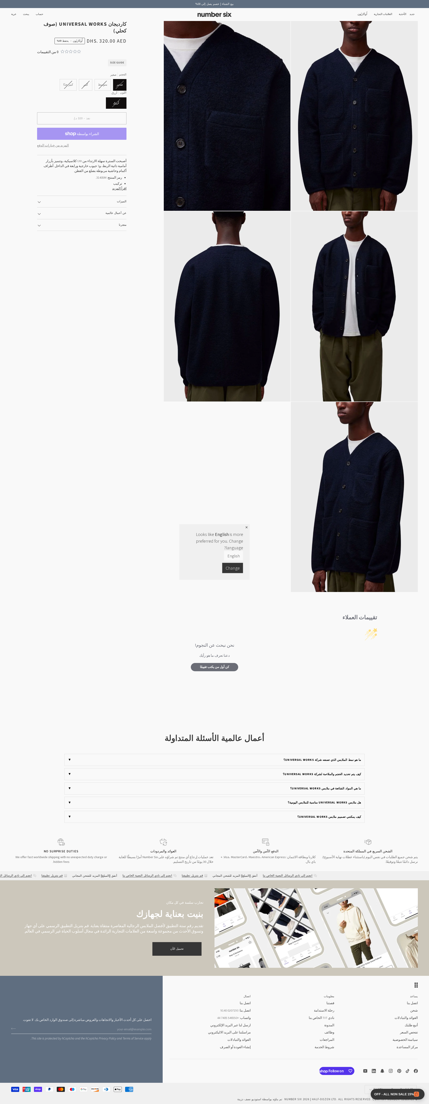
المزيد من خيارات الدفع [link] (53, 145)
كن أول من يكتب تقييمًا (214, 667)
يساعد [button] (414, 996)
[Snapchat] (382, 1071)
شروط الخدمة (324, 1047)
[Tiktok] (407, 1071)
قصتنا (330, 1003)
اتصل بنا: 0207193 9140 (236, 1010)
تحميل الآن (177, 949)
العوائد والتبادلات (406, 1018)
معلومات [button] (329, 996)
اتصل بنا (412, 1003)
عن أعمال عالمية (115, 213)
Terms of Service (133, 1038)
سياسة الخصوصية (405, 1040)
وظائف (329, 1032)
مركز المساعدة (407, 1047)
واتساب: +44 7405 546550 (234, 1018)
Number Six (293, 1099)
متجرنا (122, 225)
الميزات (121, 201)
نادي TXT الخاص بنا (321, 1018)
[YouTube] (365, 1071)
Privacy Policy (107, 1038)
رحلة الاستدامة (324, 1010)
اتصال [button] (247, 996)
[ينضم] (15, 1028)
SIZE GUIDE (117, 63)
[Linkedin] (374, 1071)
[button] (402, 14)
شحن (414, 1010)
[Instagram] (391, 1071)
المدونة (329, 1025)
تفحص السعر (409, 1032)
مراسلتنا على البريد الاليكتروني (229, 1032)
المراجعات (327, 1040)
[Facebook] (416, 1071)
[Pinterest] (399, 1071)
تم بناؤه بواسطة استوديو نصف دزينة (259, 1099)
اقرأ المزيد (119, 188)
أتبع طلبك (411, 1025)
